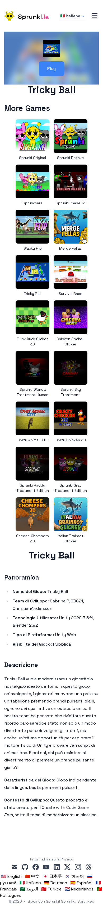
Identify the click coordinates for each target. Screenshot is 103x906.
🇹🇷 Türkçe (51, 889)
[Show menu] (94, 16)
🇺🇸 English (11, 876)
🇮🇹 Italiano (70, 15)
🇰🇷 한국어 (74, 876)
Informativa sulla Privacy (51, 859)
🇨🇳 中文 (32, 876)
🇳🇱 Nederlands (79, 889)
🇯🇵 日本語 (52, 876)
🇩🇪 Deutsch (55, 882)
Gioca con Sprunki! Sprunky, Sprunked (60, 901)
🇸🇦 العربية (29, 889)
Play (51, 68)
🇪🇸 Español (81, 882)
